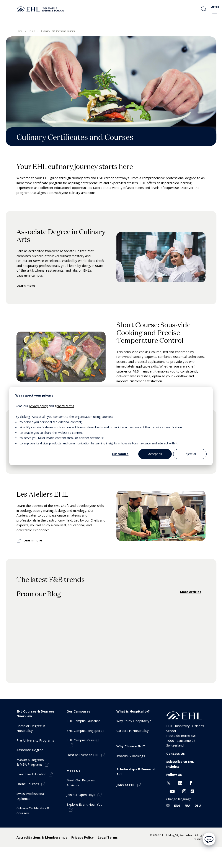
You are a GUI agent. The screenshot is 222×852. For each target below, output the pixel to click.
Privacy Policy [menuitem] (82, 837)
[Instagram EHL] (184, 791)
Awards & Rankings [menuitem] (130, 756)
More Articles (190, 592)
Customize (120, 454)
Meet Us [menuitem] (73, 770)
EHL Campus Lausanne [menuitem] (84, 721)
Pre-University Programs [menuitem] (35, 740)
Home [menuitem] (19, 30)
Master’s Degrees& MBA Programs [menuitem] (30, 762)
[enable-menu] (214, 12)
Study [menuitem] (32, 30)
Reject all (190, 454)
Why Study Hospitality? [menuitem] (133, 721)
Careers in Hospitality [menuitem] (132, 730)
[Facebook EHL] (191, 783)
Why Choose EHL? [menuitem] (130, 746)
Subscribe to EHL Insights (180, 764)
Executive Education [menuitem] (31, 774)
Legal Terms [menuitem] (108, 837)
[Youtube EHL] (172, 791)
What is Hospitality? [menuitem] (133, 711)
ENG (177, 805)
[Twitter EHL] (168, 783)
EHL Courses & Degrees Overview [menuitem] (35, 713)
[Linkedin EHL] (180, 783)
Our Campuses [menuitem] (78, 711)
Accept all (155, 454)
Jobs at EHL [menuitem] (125, 785)
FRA (187, 805)
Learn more (25, 285)
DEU (198, 805)
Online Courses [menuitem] (27, 784)
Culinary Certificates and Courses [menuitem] (58, 30)
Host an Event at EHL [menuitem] (83, 755)
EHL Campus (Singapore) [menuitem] (85, 730)
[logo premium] (40, 9)
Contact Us (175, 753)
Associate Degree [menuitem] (29, 750)
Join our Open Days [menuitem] (81, 794)
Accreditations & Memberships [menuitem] (41, 837)
